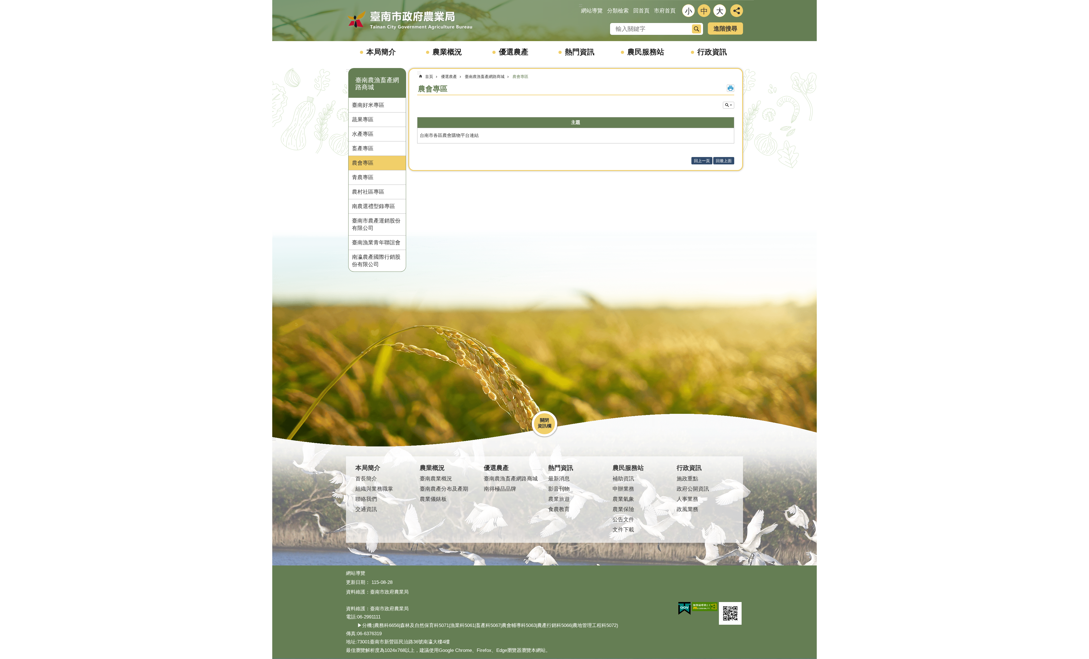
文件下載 (623, 530)
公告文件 (623, 519)
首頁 (429, 76)
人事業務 (687, 499)
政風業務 (687, 509)
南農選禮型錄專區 (373, 206)
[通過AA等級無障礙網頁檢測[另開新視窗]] (704, 606)
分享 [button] (736, 10)
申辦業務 (623, 489)
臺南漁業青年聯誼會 (376, 242)
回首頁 (641, 11)
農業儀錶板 (433, 499)
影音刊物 (559, 489)
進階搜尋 (725, 28)
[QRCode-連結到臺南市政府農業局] (730, 613)
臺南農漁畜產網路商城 (485, 76)
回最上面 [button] (724, 160)
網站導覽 (592, 11)
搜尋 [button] (696, 28)
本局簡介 (381, 52)
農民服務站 (645, 52)
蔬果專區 (362, 119)
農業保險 (623, 509)
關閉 (544, 420)
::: (347, 70)
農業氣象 (623, 499)
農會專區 (362, 163)
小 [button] (688, 11)
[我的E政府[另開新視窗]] (684, 608)
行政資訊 (712, 52)
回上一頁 (702, 160)
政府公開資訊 (693, 489)
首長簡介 (366, 479)
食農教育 (559, 509)
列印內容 (730, 88)
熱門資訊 (579, 52)
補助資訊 (623, 479)
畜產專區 (362, 148)
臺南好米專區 (368, 105)
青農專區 (362, 177)
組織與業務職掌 (374, 489)
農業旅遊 (559, 499)
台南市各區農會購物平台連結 (449, 135)
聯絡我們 (366, 499)
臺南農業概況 (436, 479)
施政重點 (687, 479)
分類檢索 (618, 11)
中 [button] (704, 11)
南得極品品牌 (500, 489)
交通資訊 (366, 509)
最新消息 (559, 479)
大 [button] (719, 11)
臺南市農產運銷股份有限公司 (376, 224)
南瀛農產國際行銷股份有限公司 (376, 260)
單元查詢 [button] (728, 105)
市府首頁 (665, 11)
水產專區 (362, 134)
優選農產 (513, 52)
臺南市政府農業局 (410, 20)
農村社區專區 (368, 192)
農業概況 (447, 52)
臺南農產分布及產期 (444, 489)
